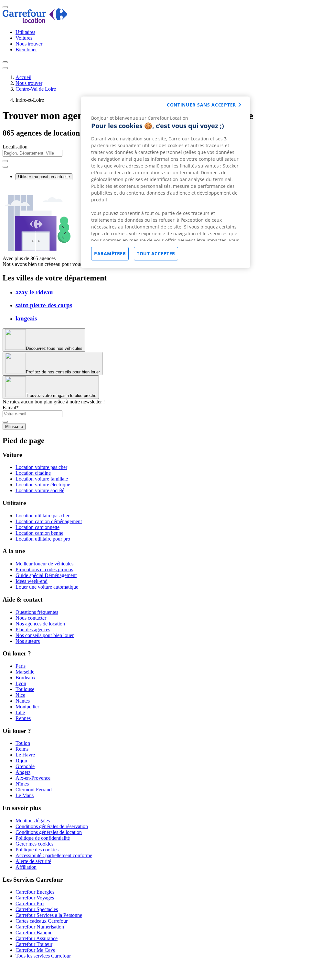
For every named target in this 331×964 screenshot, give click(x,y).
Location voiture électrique (43, 484)
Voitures (24, 38)
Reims (22, 749)
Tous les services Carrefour (43, 956)
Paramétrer (110, 253)
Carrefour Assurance (37, 938)
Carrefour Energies (35, 892)
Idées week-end (32, 581)
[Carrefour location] (35, 21)
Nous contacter (31, 618)
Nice (20, 695)
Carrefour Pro (30, 903)
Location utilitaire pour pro (43, 539)
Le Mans (25, 795)
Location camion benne (39, 533)
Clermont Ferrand (34, 789)
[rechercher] (5, 167)
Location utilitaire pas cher (42, 515)
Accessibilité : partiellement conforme (54, 855)
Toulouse (25, 689)
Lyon (21, 683)
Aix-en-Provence (33, 778)
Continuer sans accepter (201, 105)
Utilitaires (25, 32)
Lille (20, 712)
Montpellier (27, 706)
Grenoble (25, 766)
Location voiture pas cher (41, 467)
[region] (165, 182)
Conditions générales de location (49, 832)
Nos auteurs (28, 641)
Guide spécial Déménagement (46, 575)
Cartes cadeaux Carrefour (42, 921)
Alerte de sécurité (33, 861)
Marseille (25, 672)
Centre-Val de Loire (36, 89)
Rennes (23, 718)
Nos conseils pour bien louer (45, 635)
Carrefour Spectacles (37, 909)
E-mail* (11, 407)
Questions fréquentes (37, 612)
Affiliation (26, 867)
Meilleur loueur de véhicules (44, 563)
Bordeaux (26, 677)
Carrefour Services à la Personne (49, 915)
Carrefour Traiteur (34, 944)
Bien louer (26, 49)
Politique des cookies (37, 849)
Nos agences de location (40, 623)
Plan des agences (33, 629)
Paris (21, 666)
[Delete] (5, 161)
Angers (23, 772)
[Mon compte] (5, 62)
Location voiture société (40, 490)
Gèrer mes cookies (34, 844)
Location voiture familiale (42, 479)
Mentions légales (33, 820)
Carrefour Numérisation (40, 926)
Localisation (15, 146)
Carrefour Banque (34, 932)
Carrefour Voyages (35, 897)
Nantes (23, 701)
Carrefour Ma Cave (35, 950)
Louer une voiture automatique (47, 587)
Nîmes (22, 783)
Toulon (23, 743)
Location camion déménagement (49, 521)
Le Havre (25, 754)
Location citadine (33, 473)
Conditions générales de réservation (52, 826)
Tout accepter (156, 253)
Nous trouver (29, 43)
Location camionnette (37, 527)
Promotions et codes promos (44, 569)
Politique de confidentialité (43, 838)
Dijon (21, 760)
